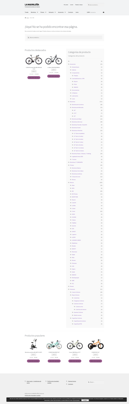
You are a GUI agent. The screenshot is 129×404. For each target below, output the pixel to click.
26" (75, 110)
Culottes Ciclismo (78, 303)
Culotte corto (79, 306)
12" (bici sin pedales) (79, 133)
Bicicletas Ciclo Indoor (77, 171)
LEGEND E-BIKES (76, 240)
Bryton (76, 81)
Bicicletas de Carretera (78, 104)
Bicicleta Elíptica (76, 168)
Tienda (26, 12)
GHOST (74, 231)
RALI (73, 257)
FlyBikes (74, 223)
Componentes (75, 73)
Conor (73, 211)
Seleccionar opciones (34, 77)
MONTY (74, 249)
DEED (73, 214)
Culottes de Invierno (81, 309)
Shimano (74, 263)
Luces (73, 99)
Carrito (71, 4)
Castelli (74, 202)
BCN (73, 188)
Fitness (42, 12)
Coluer (73, 208)
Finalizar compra (79, 4)
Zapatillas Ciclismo (77, 318)
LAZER (73, 237)
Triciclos (74, 159)
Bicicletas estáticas (77, 174)
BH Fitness (75, 194)
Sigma (73, 269)
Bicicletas (33, 12)
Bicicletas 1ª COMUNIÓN (76, 162)
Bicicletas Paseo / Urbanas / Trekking (81, 153)
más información (76, 400)
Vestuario (51, 12)
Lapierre (74, 234)
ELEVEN (74, 217)
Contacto (70, 12)
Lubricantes (75, 96)
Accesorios (61, 12)
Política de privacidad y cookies (32, 395)
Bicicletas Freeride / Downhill (79, 125)
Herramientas (75, 90)
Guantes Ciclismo (78, 312)
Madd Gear (74, 243)
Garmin (74, 226)
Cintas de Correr (76, 176)
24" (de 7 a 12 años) (79, 148)
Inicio (77, 12)
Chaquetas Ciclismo (79, 301)
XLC (73, 283)
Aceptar (85, 400)
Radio (73, 254)
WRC (73, 280)
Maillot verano (77, 315)
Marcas (72, 182)
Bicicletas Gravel (76, 127)
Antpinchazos (75, 67)
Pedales (76, 75)
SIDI (73, 266)
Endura (74, 220)
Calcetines (76, 298)
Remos (74, 179)
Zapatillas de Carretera (80, 321)
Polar (75, 84)
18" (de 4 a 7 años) (78, 142)
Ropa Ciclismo (75, 295)
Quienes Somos (72, 381)
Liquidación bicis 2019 (77, 156)
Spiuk (73, 272)
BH (73, 191)
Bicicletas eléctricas (77, 122)
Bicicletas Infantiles (77, 130)
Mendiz (74, 246)
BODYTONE (75, 197)
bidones (74, 70)
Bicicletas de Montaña (77, 107)
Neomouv (74, 252)
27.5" (75, 113)
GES (73, 228)
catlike (74, 205)
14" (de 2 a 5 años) (78, 136)
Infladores (74, 93)
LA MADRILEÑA (32, 4)
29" (75, 116)
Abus (73, 185)
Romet (74, 260)
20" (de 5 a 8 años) (78, 145)
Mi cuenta (66, 4)
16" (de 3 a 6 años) (78, 139)
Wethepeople (75, 277)
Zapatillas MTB (78, 324)
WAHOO (76, 87)
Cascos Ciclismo (76, 292)
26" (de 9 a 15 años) (79, 150)
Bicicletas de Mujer (77, 119)
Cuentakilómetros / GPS (78, 78)
